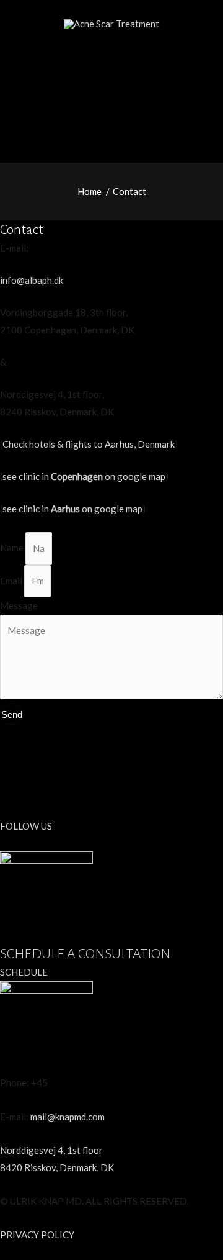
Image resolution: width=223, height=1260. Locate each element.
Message (19, 605)
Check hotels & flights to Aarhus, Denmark (88, 444)
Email (12, 580)
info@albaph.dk (31, 280)
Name (12, 548)
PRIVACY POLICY (37, 1234)
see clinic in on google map (83, 476)
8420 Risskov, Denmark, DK (57, 1167)
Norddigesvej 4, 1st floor (51, 1150)
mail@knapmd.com (67, 1116)
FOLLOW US (26, 826)
